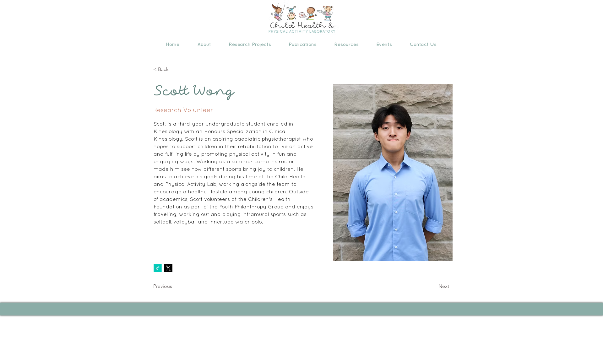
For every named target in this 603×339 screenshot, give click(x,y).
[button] (204, 44)
